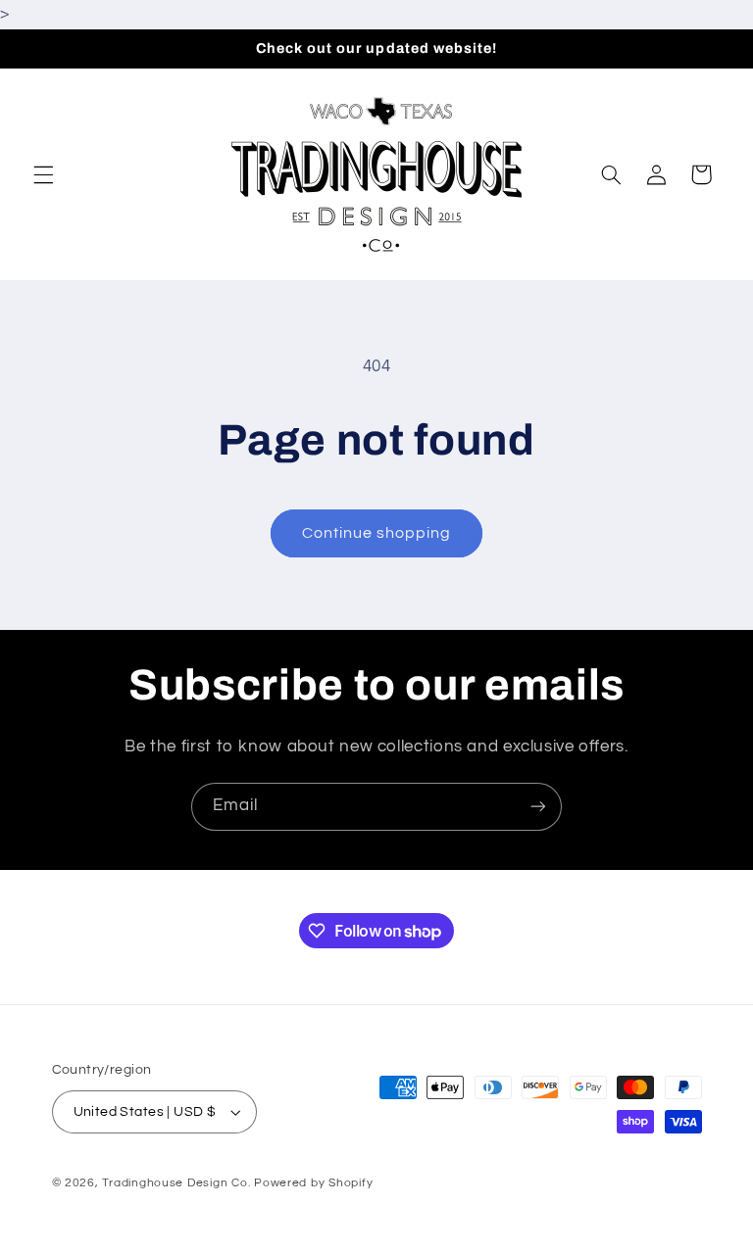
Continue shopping (377, 533)
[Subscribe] (538, 807)
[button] (43, 174)
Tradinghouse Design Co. (176, 1183)
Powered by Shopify (313, 1183)
